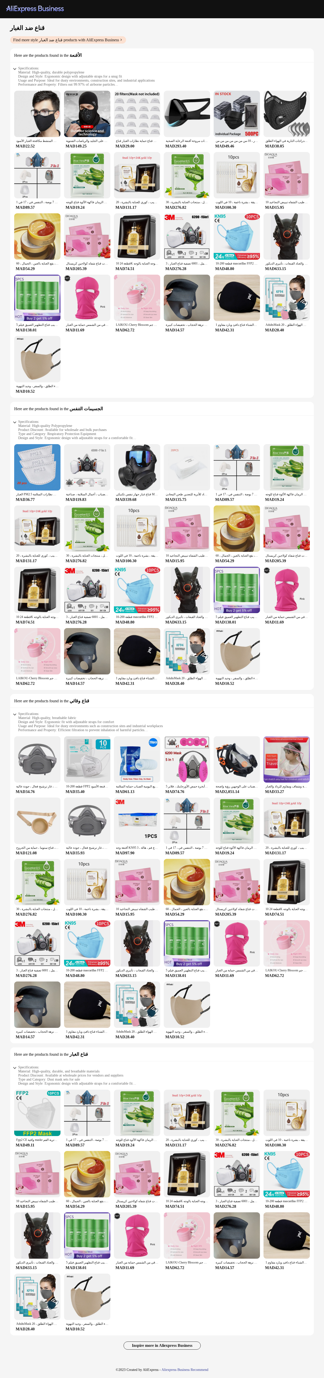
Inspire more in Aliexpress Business (162, 1345)
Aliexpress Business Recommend (184, 1370)
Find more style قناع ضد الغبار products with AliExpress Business (66, 40)
